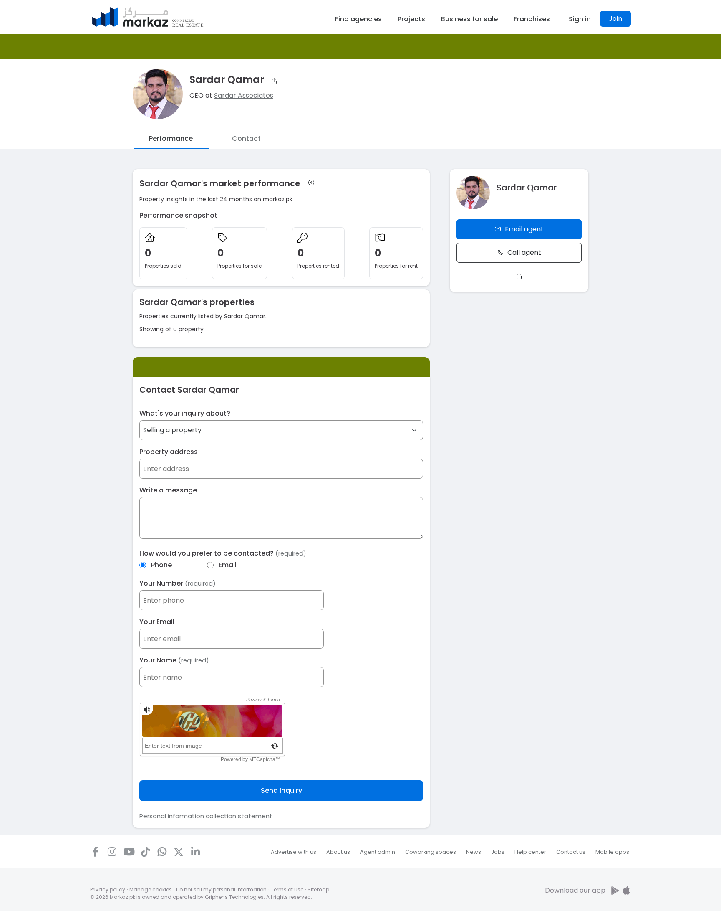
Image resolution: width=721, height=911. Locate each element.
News (473, 851)
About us (338, 851)
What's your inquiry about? (184, 413)
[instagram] (112, 852)
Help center (530, 851)
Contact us (570, 851)
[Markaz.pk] (148, 16)
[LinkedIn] (195, 852)
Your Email (156, 622)
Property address (168, 452)
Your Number (177, 583)
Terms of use (287, 889)
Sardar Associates (243, 95)
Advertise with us (293, 851)
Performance (171, 138)
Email (228, 565)
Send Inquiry (281, 790)
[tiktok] (145, 852)
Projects (411, 19)
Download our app (575, 890)
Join (615, 18)
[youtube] (129, 852)
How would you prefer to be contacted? (222, 553)
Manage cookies (150, 889)
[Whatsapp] (162, 852)
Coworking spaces (430, 851)
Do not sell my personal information (221, 889)
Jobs (497, 851)
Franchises (532, 19)
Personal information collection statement (205, 816)
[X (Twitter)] (179, 852)
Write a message (168, 490)
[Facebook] (95, 852)
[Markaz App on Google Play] (615, 890)
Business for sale (469, 19)
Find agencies (358, 19)
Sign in (580, 19)
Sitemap (318, 889)
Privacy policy (107, 889)
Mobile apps (612, 851)
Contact (246, 138)
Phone (161, 565)
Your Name (174, 660)
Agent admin (377, 851)
